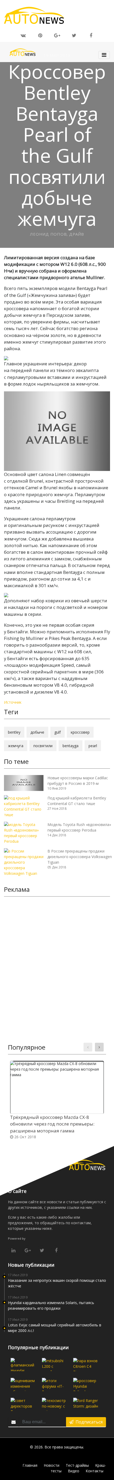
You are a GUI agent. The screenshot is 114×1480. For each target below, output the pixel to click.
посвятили (42, 745)
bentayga (70, 745)
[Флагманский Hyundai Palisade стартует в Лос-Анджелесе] (23, 1364)
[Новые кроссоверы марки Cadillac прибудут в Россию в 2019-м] (23, 782)
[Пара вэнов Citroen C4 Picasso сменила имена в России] (85, 1364)
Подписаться (88, 1422)
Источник (12, 702)
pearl (93, 745)
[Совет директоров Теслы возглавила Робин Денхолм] (23, 1404)
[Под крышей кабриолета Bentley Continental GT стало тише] (23, 805)
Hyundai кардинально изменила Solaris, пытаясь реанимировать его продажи (51, 1305)
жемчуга (15, 745)
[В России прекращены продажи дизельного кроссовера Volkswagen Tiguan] (23, 861)
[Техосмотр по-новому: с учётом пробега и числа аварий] (54, 1404)
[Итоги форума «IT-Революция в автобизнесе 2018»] (54, 1384)
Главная (30, 1465)
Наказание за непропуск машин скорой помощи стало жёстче (57, 1283)
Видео (73, 1470)
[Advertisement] (57, 960)
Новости (51, 1465)
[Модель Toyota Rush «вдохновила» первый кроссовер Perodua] (23, 832)
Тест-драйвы (77, 1465)
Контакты (94, 1470)
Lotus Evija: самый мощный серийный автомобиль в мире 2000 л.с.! (54, 1327)
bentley (14, 732)
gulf (57, 732)
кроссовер (80, 732)
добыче (37, 732)
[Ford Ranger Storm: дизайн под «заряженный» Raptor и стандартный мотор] (85, 1404)
